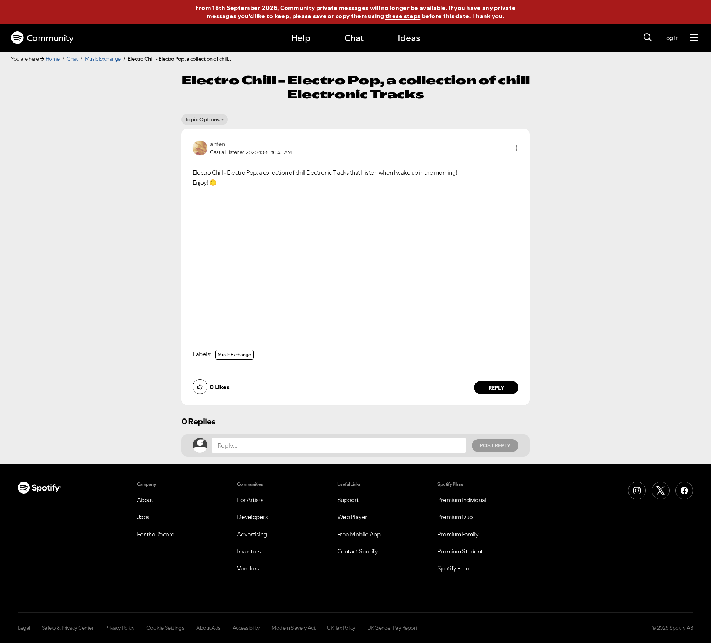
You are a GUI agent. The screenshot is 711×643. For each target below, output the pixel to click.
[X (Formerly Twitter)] (661, 490)
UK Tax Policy (341, 628)
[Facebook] (684, 490)
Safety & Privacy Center (68, 628)
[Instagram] (637, 490)
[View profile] (200, 147)
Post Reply (495, 445)
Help (300, 38)
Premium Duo (455, 517)
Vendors (248, 568)
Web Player (352, 517)
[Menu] (694, 38)
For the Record (156, 534)
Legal (24, 628)
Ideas (409, 38)
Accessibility (246, 628)
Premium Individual (461, 500)
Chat (354, 38)
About (145, 500)
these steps (402, 16)
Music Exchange (103, 59)
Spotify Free (453, 568)
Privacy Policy (119, 628)
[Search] (647, 38)
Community (50, 38)
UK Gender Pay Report (392, 628)
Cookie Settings (165, 628)
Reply (496, 387)
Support (348, 500)
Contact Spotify (357, 551)
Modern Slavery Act (293, 628)
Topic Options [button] (202, 119)
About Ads (208, 628)
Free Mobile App (359, 534)
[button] (516, 148)
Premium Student (460, 551)
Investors (249, 551)
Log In (670, 38)
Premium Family (457, 534)
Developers (252, 517)
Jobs (143, 517)
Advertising (252, 534)
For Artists (250, 500)
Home (53, 59)
